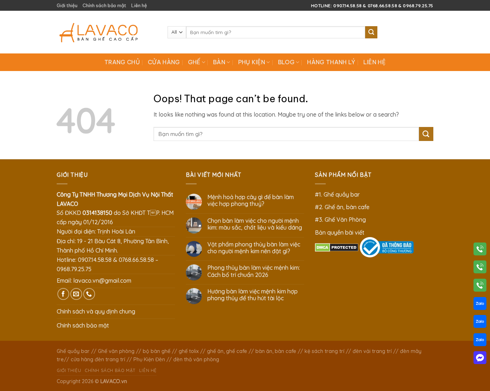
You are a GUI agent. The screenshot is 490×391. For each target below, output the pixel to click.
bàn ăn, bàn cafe (275, 351)
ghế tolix (189, 351)
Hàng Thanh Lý (331, 62)
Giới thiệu (67, 5)
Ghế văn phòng (116, 351)
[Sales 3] (479, 341)
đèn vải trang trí (372, 351)
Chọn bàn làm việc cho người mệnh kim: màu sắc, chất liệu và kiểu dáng (254, 224)
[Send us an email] (76, 294)
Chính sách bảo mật (104, 5)
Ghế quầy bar (73, 351)
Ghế (194, 62)
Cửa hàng (164, 62)
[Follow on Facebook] (63, 294)
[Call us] (89, 294)
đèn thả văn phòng (196, 359)
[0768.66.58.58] (479, 268)
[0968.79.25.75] (479, 287)
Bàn (219, 62)
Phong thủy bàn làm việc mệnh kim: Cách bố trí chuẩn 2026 (253, 271)
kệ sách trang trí (324, 351)
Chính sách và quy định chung (96, 311)
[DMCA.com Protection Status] (336, 246)
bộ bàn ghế (156, 351)
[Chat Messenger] (479, 359)
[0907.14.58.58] (479, 250)
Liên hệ (139, 5)
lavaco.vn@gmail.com (102, 280)
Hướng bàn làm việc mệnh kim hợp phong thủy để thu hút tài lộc (252, 295)
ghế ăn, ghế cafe (227, 351)
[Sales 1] (479, 305)
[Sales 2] (479, 323)
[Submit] (371, 32)
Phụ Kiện (251, 62)
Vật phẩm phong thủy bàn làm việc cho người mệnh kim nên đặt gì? (253, 248)
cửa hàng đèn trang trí (98, 359)
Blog (286, 62)
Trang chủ (122, 62)
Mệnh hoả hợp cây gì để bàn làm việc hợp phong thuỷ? (250, 200)
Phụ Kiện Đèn (149, 359)
